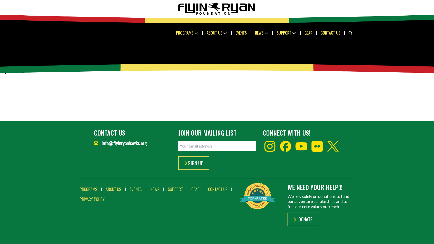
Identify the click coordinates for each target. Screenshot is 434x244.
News (259, 33)
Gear (308, 33)
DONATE (304, 219)
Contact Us (330, 33)
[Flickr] (317, 146)
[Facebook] (286, 146)
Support (284, 33)
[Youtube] (301, 146)
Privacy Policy (92, 199)
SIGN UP (195, 163)
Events (241, 33)
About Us (215, 33)
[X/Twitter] (333, 146)
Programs (185, 33)
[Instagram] (270, 146)
